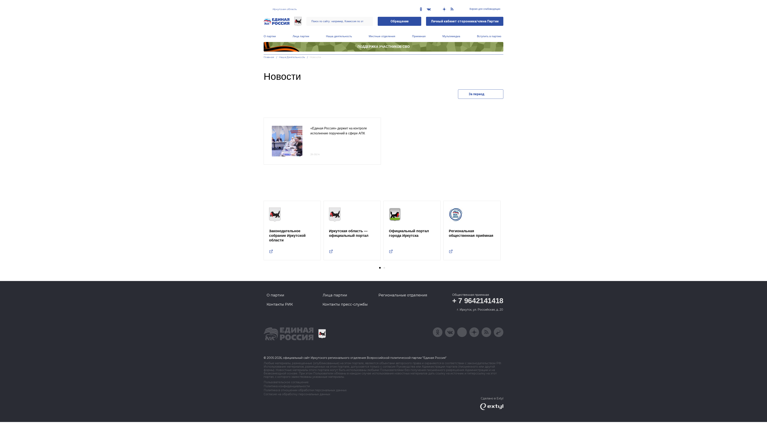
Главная (269, 57)
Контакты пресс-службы (345, 304)
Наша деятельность (339, 36)
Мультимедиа (451, 36)
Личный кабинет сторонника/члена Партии (465, 21)
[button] (380, 268)
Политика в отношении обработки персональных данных (305, 390)
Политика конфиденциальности (287, 386)
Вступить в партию (489, 36)
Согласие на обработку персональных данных (297, 394)
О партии (270, 36)
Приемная (419, 36)
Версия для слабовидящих (484, 9)
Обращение (399, 21)
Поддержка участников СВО (384, 46)
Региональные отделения (403, 295)
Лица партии (301, 36)
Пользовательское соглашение (286, 382)
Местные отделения (382, 36)
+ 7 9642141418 (477, 301)
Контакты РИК (280, 304)
